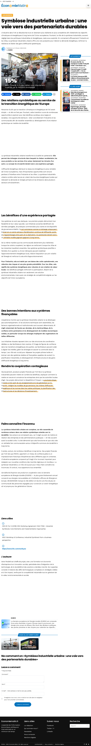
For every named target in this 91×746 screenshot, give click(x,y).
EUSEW (13, 618)
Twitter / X (50, 728)
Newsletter (28, 731)
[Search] (88, 725)
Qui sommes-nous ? (31, 728)
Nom (3, 684)
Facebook (50, 725)
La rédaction (28, 725)
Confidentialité (38, 744)
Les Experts (7, 15)
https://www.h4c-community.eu (14, 549)
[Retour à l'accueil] (42, 5)
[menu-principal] (88, 5)
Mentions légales (30, 737)
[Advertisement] (29, 139)
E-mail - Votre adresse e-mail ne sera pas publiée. (16, 691)
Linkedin (50, 731)
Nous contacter (29, 734)
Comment (5, 674)
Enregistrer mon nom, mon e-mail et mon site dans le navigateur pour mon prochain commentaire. (23, 698)
